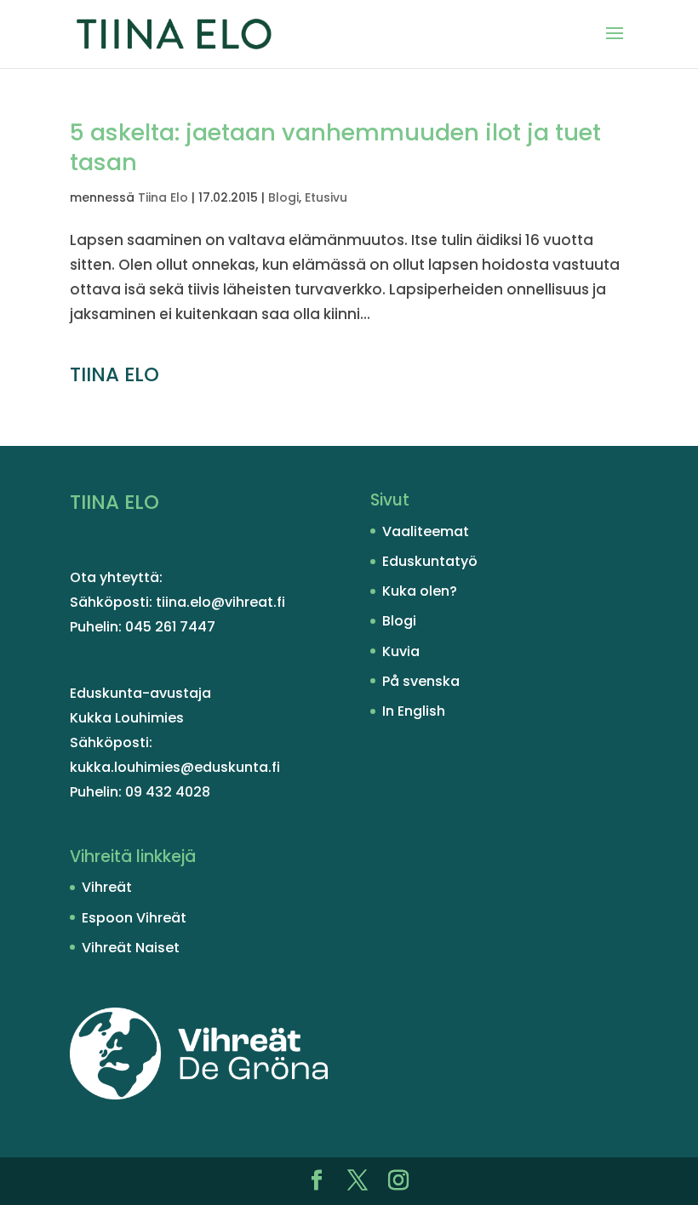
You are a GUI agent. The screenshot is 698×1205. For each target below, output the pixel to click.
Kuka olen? (419, 591)
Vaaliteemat (425, 531)
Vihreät (107, 887)
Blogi (283, 197)
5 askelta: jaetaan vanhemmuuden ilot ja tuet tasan (335, 147)
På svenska (421, 681)
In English (413, 711)
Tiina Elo (163, 197)
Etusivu (326, 197)
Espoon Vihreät (134, 918)
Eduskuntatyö (430, 561)
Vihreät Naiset (131, 947)
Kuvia (401, 651)
